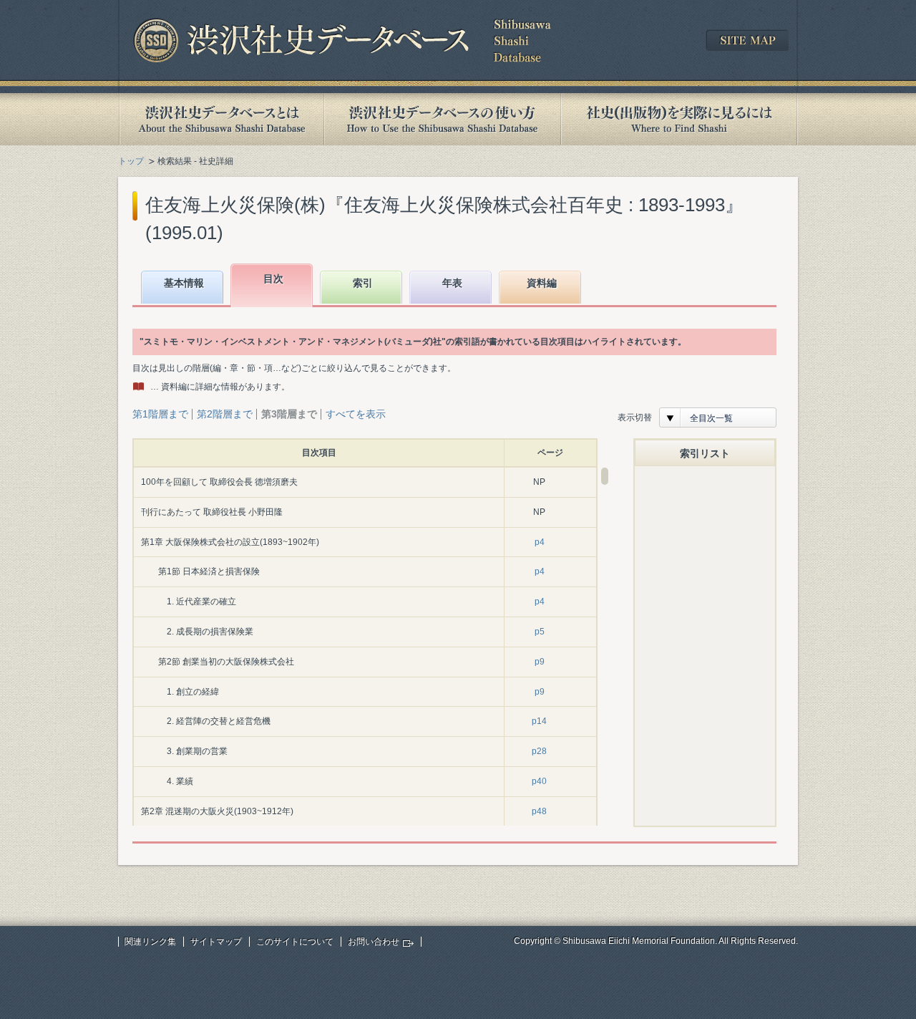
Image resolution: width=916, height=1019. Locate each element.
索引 (363, 283)
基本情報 (184, 283)
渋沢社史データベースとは (220, 119)
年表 (452, 283)
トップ (131, 161)
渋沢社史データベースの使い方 (442, 119)
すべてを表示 (356, 414)
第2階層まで (225, 414)
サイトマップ (216, 942)
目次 (273, 278)
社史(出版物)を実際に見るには (679, 119)
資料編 (542, 283)
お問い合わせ (373, 942)
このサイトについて (294, 942)
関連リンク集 (150, 942)
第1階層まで (160, 414)
